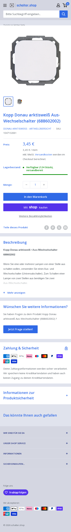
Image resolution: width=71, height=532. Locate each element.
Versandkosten (43, 154)
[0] (65, 5)
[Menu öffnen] (5, 5)
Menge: (7, 184)
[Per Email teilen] (65, 227)
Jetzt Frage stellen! (20, 329)
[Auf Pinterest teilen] (53, 227)
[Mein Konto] (58, 5)
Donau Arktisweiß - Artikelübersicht (27, 128)
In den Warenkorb (35, 197)
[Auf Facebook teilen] (46, 227)
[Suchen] (63, 14)
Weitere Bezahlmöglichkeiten (35, 216)
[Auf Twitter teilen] (59, 227)
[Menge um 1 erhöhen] (43, 184)
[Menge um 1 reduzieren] (26, 184)
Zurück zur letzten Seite (14, 25)
